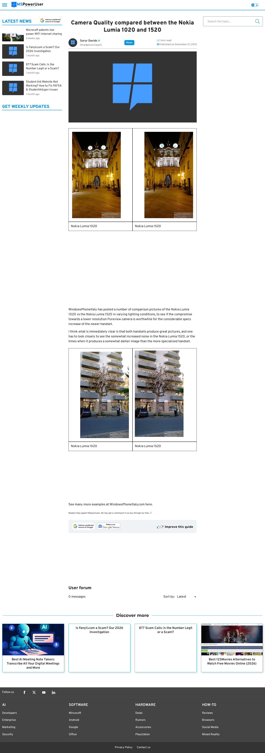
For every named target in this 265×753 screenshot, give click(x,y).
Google (73, 727)
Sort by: (169, 597)
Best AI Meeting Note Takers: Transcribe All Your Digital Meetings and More (33, 664)
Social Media (210, 727)
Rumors (140, 720)
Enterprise (9, 720)
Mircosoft (75, 713)
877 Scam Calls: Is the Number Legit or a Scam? (165, 630)
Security (7, 734)
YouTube (43, 692)
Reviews (207, 713)
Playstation (142, 734)
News (129, 42)
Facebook (24, 692)
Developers (9, 713)
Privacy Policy (123, 747)
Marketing (8, 727)
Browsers (208, 720)
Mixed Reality (211, 734)
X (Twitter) (34, 692)
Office (73, 734)
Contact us (143, 747)
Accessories (143, 727)
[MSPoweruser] (27, 5)
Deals (139, 713)
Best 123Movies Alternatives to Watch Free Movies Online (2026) (232, 662)
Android (74, 720)
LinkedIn (53, 692)
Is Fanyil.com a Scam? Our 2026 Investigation (99, 630)
